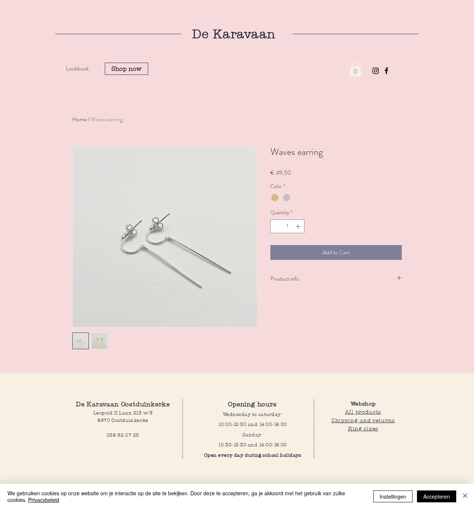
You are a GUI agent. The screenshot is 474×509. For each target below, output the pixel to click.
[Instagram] (375, 70)
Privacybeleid (43, 499)
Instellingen (393, 496)
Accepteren (436, 496)
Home (79, 119)
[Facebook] (386, 70)
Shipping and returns (363, 420)
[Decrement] (276, 226)
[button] (355, 68)
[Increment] (298, 226)
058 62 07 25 (123, 435)
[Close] (465, 496)
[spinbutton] (287, 226)
